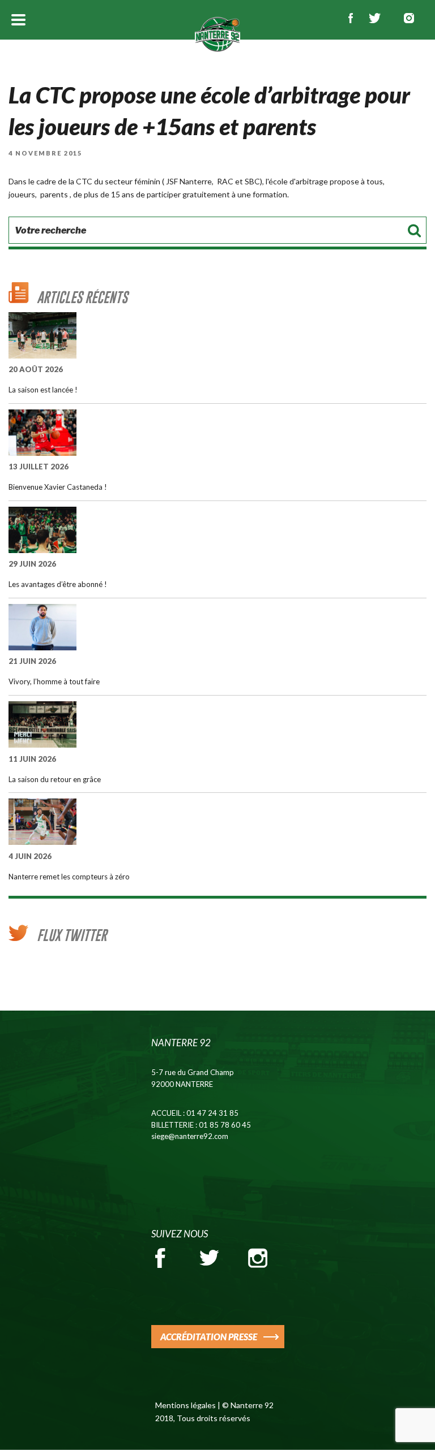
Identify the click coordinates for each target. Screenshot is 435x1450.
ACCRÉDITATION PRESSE (208, 1336)
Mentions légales (185, 1405)
